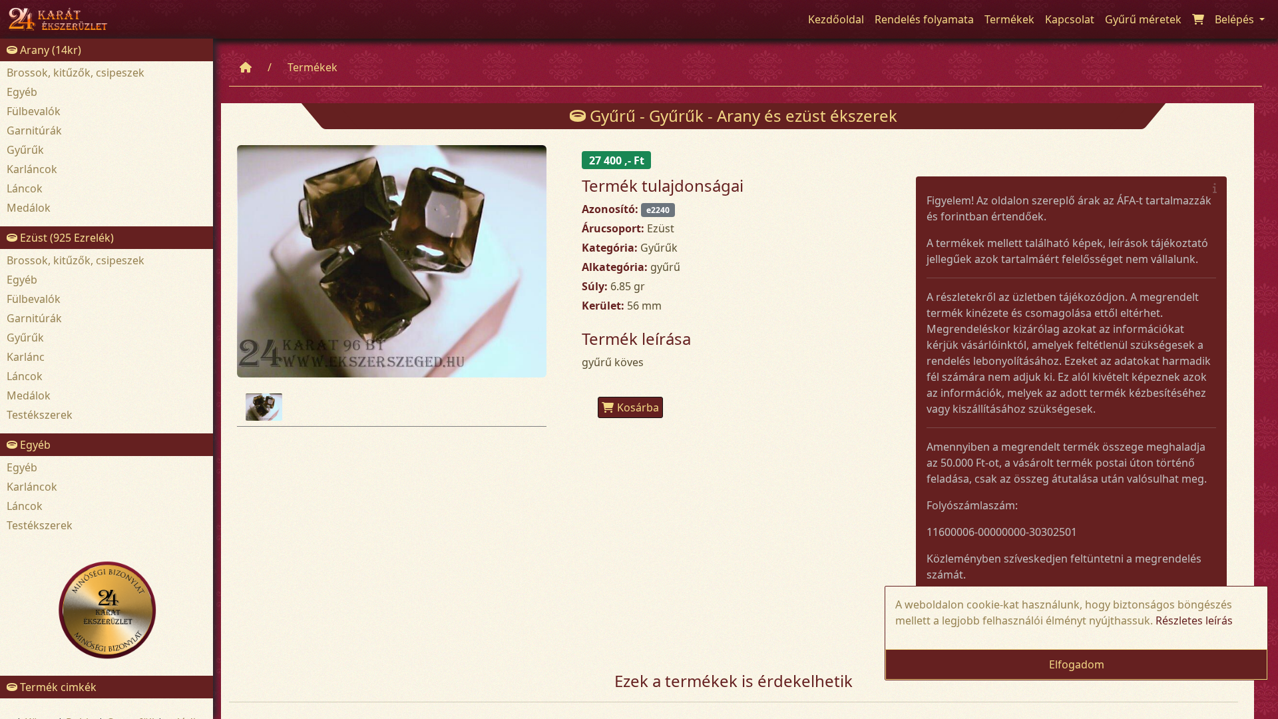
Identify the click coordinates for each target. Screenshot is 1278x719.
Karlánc (26, 357)
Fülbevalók (34, 111)
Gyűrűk (25, 149)
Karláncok (32, 169)
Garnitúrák (34, 130)
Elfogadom (1076, 664)
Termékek (312, 67)
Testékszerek (40, 414)
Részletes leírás (1194, 620)
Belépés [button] (1236, 19)
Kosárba (638, 407)
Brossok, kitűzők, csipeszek (75, 72)
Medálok (29, 207)
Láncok (25, 188)
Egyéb (22, 92)
